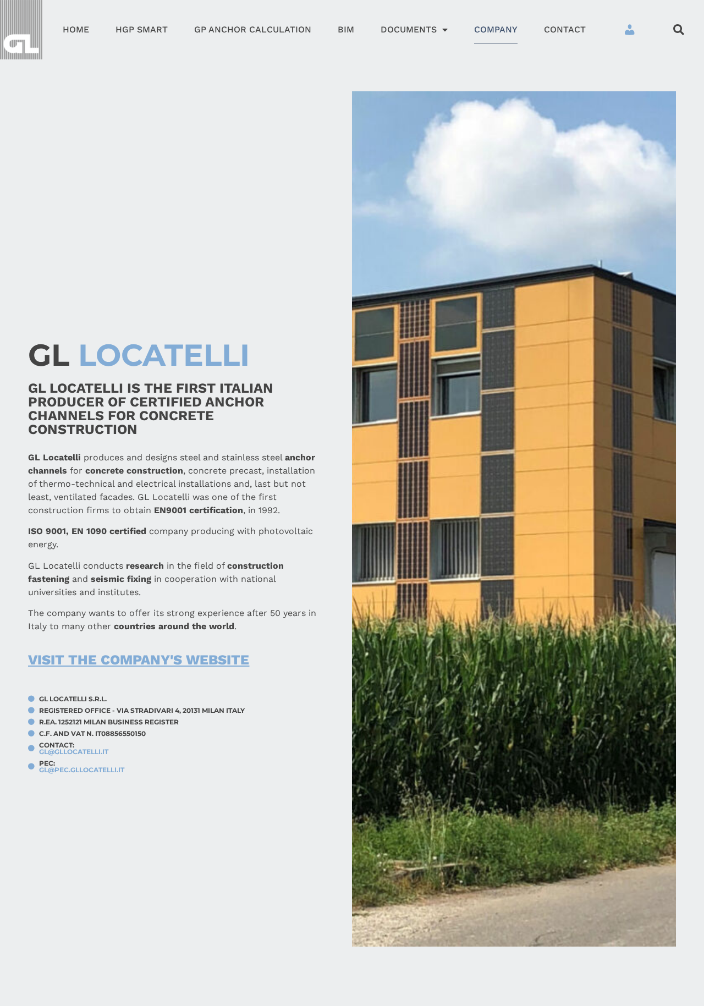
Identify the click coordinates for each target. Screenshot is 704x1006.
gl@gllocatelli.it (73, 752)
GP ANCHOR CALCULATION (252, 29)
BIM (346, 29)
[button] (678, 29)
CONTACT (565, 29)
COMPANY (496, 29)
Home (76, 29)
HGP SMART (142, 29)
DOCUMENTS (409, 29)
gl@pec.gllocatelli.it (81, 770)
